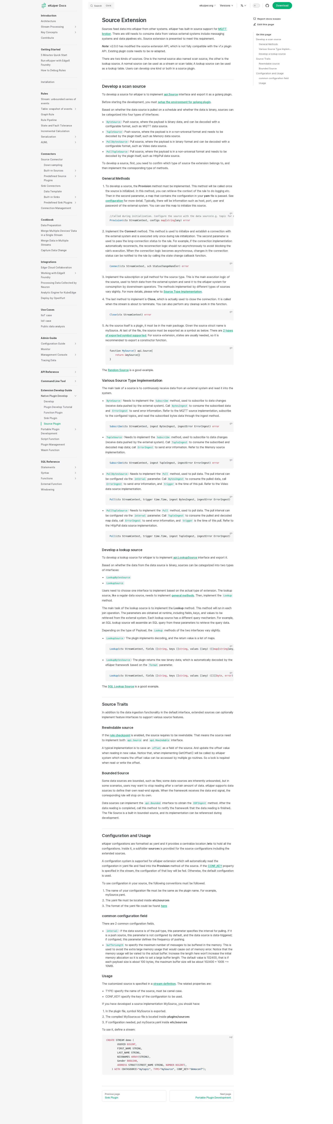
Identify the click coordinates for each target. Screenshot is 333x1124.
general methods (183, 595)
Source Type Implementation (183, 291)
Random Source (118, 370)
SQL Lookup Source (121, 686)
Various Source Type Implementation (275, 49)
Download (282, 5)
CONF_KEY (215, 866)
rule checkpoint (120, 735)
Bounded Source (268, 68)
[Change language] (243, 5)
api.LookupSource (185, 557)
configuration (114, 200)
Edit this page (265, 24)
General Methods (268, 44)
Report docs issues (269, 18)
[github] (267, 5)
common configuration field (274, 78)
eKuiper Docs (57, 5)
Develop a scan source (268, 39)
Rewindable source (269, 63)
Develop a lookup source (272, 53)
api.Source (171, 94)
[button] (75, 27)
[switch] (256, 5)
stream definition (164, 983)
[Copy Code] (228, 216)
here (164, 906)
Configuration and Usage (270, 73)
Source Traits (263, 58)
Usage (262, 83)
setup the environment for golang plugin (184, 102)
